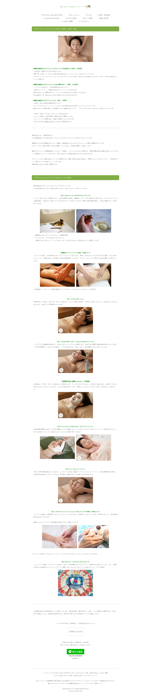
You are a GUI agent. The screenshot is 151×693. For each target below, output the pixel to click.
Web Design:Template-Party (75, 691)
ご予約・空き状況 (103, 15)
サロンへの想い (87, 18)
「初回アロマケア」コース (52, 121)
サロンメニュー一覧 (42, 164)
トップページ (47, 673)
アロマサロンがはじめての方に (52, 15)
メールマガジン (83, 21)
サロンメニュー (74, 15)
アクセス (88, 15)
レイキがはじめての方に (51, 18)
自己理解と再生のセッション (76, 683)
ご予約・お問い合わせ (91, 673)
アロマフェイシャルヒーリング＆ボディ (88, 681)
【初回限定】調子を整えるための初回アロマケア (60, 681)
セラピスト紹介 (71, 18)
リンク (95, 675)
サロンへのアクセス (77, 673)
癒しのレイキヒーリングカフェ (57, 683)
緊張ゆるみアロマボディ (108, 681)
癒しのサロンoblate (73, 688)
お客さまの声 (103, 18)
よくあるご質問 (67, 21)
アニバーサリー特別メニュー (94, 683)
